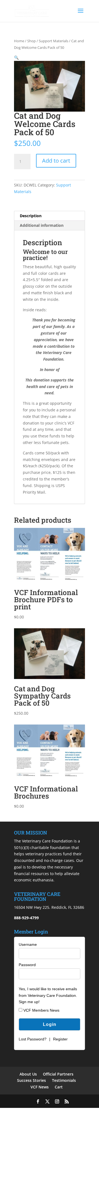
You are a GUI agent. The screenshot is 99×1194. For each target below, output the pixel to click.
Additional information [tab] (42, 225)
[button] (16, 57)
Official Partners (58, 1074)
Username (28, 944)
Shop (31, 40)
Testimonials (64, 1080)
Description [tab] (31, 215)
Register (60, 1039)
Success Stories (31, 1080)
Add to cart (56, 160)
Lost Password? (32, 1039)
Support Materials (53, 40)
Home (19, 40)
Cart (59, 1087)
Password (27, 965)
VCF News (40, 1087)
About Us (28, 1074)
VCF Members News (40, 1010)
